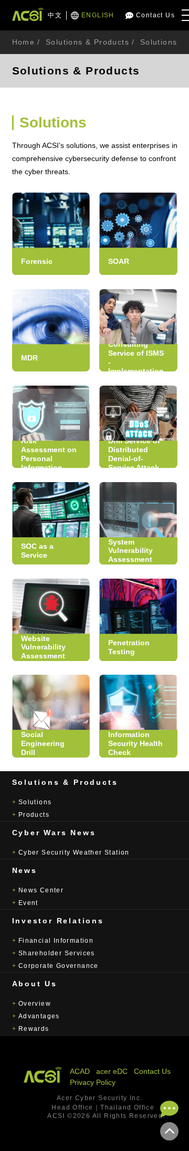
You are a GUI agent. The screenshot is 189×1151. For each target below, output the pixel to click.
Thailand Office (127, 1107)
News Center (41, 890)
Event (28, 903)
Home (23, 42)
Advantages (39, 1016)
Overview (34, 1003)
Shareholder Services (56, 953)
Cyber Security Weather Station (74, 852)
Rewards (33, 1028)
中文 (55, 15)
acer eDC (112, 1071)
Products (33, 814)
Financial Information (55, 940)
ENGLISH (97, 15)
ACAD (80, 1071)
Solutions (35, 802)
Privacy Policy (93, 1082)
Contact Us (155, 15)
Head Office (72, 1107)
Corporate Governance (58, 965)
